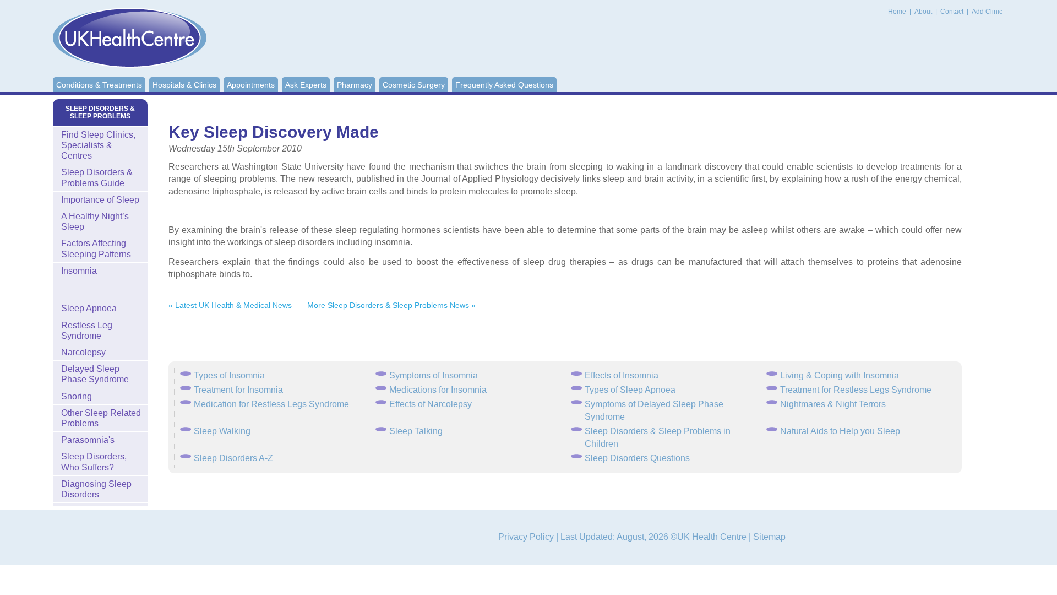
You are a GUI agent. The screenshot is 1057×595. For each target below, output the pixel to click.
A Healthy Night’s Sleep (95, 221)
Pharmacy (354, 84)
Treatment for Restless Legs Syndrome (855, 389)
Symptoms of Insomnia (433, 375)
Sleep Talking (416, 431)
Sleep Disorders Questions (637, 458)
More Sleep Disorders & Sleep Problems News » (391, 305)
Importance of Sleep (100, 199)
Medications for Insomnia (438, 389)
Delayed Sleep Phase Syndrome (95, 374)
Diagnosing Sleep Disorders (96, 489)
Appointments (251, 84)
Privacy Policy (526, 537)
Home (897, 11)
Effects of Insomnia (621, 375)
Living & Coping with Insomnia (839, 375)
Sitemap (769, 537)
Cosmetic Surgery (414, 84)
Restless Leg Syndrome (86, 330)
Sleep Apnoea (89, 308)
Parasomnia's (88, 440)
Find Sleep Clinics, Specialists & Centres (98, 145)
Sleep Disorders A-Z (233, 458)
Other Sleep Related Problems (101, 418)
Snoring (76, 396)
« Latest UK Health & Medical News (230, 305)
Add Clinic (987, 11)
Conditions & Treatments (99, 84)
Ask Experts (305, 84)
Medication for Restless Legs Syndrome (271, 404)
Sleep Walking (222, 431)
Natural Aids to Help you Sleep (840, 431)
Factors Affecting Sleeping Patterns (96, 248)
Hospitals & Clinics (184, 84)
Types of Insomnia (229, 375)
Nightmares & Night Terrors (833, 404)
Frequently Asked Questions (504, 84)
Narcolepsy (83, 352)
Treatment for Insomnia (238, 389)
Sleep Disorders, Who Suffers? (94, 462)
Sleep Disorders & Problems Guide (97, 177)
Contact (952, 11)
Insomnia (79, 270)
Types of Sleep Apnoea (630, 389)
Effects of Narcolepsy (430, 404)
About (924, 11)
